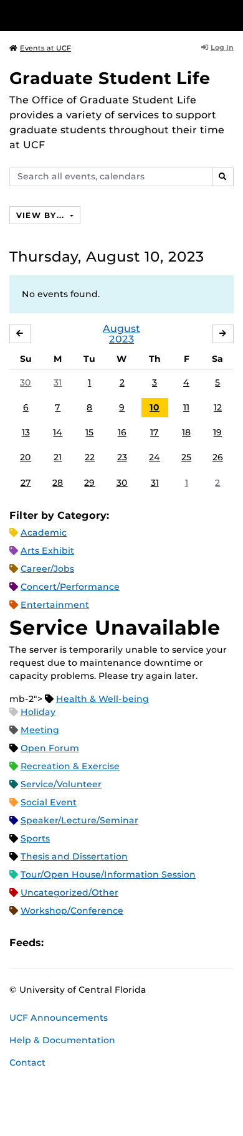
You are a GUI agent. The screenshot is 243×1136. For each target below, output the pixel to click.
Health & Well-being (102, 698)
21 (58, 457)
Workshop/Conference (72, 910)
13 (26, 432)
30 (25, 382)
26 (217, 457)
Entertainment (55, 604)
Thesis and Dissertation (74, 856)
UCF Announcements (58, 1017)
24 (154, 457)
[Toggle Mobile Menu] (230, 15)
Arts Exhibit (47, 550)
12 (218, 407)
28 (57, 482)
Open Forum (50, 748)
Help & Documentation (62, 1040)
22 (90, 457)
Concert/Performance (70, 586)
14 (57, 432)
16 (122, 432)
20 (25, 457)
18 (186, 432)
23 (122, 457)
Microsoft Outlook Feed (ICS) (81, 942)
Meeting (40, 730)
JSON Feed (144, 942)
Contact (27, 1062)
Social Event (49, 802)
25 (186, 457)
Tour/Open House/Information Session (108, 874)
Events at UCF (45, 48)
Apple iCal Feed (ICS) (59, 942)
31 (58, 382)
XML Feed (123, 942)
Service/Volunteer (61, 784)
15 (89, 432)
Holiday (38, 711)
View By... (41, 215)
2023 (121, 339)
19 (217, 432)
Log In (222, 47)
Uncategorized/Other (69, 892)
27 (26, 482)
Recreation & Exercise (70, 766)
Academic (44, 532)
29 (89, 482)
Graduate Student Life (110, 78)
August (121, 328)
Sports (35, 838)
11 (186, 407)
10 (155, 407)
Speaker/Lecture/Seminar (79, 820)
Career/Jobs (47, 568)
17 (154, 432)
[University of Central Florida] (94, 15)
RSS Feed (102, 942)
